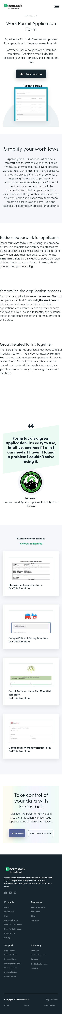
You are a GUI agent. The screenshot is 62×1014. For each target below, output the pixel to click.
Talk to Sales (17, 833)
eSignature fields (11, 258)
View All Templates (31, 543)
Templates (30, 16)
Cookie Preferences (39, 963)
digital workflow (45, 300)
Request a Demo (32, 85)
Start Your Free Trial (31, 74)
